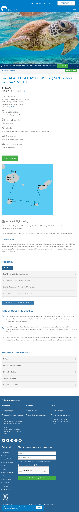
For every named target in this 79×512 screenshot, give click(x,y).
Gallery (30, 66)
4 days (7, 267)
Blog (4, 469)
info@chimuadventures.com (61, 415)
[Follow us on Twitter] (3, 440)
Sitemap (5, 486)
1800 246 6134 (33, 411)
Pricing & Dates (19, 66)
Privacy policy (14, 509)
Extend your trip (49, 66)
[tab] (39, 274)
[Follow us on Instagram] (15, 440)
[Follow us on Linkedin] (11, 440)
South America (7, 459)
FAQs (4, 466)
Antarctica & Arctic (26, 465)
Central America (8, 462)
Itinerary (7, 66)
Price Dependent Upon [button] (11, 385)
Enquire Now (62, 66)
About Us (6, 483)
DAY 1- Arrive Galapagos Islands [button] (15, 274)
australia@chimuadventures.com (14, 415)
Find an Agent (7, 479)
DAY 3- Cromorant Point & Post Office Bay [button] (19, 287)
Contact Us (6, 490)
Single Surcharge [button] (9, 378)
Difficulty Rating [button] (9, 372)
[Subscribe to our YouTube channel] (20, 440)
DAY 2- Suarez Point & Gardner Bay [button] (16, 280)
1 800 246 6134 (39, 3)
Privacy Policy (7, 504)
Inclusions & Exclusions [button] (12, 365)
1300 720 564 (9, 70)
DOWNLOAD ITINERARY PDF (17, 302)
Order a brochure (8, 476)
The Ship (38, 66)
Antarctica (6, 452)
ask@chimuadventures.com (37, 415)
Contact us (66, 3)
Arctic (4, 456)
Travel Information (8, 472)
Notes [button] (5, 359)
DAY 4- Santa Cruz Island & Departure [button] (17, 293)
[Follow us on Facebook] (7, 440)
